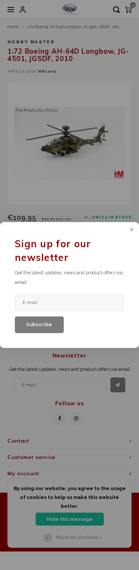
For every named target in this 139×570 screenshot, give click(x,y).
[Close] (131, 230)
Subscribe (39, 324)
